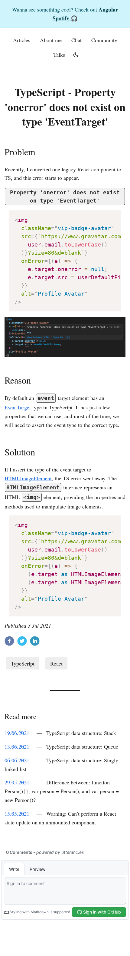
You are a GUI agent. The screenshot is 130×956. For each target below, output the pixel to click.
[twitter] (22, 642)
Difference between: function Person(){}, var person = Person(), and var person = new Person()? (62, 791)
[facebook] (9, 642)
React (56, 663)
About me (51, 40)
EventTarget (18, 407)
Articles (21, 40)
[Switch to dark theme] (76, 55)
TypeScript (22, 663)
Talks (59, 54)
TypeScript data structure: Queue (82, 746)
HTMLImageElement (28, 478)
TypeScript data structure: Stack (81, 732)
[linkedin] (35, 642)
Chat (76, 40)
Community (104, 40)
